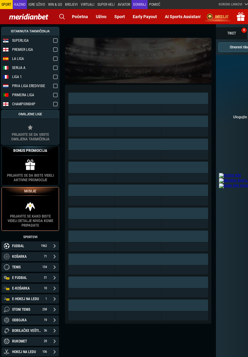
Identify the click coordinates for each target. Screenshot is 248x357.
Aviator (124, 4)
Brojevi (71, 4)
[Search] (62, 16)
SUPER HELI (106, 4)
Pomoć (154, 4)
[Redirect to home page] (28, 16)
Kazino (19, 4)
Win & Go (55, 4)
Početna (80, 16)
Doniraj (139, 4)
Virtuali (87, 4)
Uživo (101, 16)
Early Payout (145, 16)
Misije (222, 16)
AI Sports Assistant (183, 16)
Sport (119, 16)
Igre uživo (36, 4)
